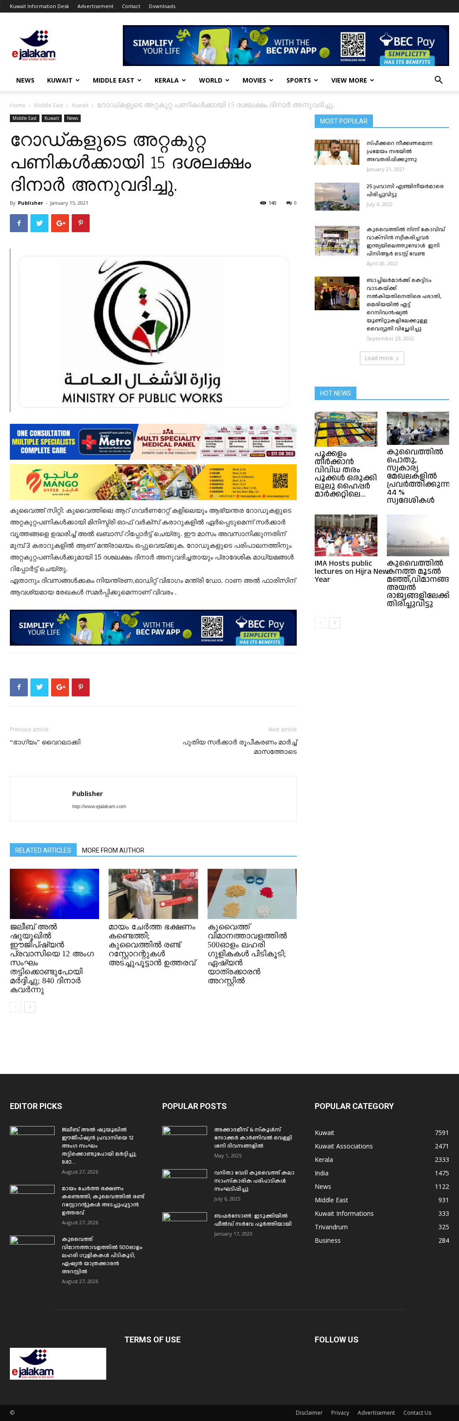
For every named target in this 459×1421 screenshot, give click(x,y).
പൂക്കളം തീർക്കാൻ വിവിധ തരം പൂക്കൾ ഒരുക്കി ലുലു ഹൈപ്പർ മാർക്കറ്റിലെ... (346, 474)
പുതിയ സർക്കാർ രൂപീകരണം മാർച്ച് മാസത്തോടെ (239, 747)
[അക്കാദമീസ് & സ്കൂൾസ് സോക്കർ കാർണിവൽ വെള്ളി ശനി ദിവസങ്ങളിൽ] (184, 1141)
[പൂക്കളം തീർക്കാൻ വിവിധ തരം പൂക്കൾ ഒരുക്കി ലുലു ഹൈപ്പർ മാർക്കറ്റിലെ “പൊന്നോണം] (346, 429)
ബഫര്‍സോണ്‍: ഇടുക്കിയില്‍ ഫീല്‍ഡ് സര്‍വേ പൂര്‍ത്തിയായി (253, 1220)
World (210, 80)
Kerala (167, 80)
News (25, 80)
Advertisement (95, 6)
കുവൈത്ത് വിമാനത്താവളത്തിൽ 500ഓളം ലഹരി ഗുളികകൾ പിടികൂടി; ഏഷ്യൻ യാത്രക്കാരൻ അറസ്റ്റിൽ (247, 953)
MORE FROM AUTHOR (113, 850)
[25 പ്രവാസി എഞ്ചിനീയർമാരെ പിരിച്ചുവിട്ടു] (337, 197)
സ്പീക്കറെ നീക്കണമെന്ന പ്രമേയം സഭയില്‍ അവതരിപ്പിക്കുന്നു (400, 151)
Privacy (340, 1413)
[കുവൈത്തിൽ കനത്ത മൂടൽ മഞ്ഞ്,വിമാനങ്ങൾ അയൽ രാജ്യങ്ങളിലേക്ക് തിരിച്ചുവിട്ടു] (418, 535)
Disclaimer (309, 1413)
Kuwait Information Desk (39, 6)
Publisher (30, 202)
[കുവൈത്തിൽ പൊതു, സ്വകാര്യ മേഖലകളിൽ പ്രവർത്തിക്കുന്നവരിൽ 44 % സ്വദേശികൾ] (418, 428)
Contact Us (417, 1413)
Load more (379, 358)
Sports (298, 80)
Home (18, 105)
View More (349, 80)
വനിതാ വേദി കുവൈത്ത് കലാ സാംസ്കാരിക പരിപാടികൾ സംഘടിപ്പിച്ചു (254, 1181)
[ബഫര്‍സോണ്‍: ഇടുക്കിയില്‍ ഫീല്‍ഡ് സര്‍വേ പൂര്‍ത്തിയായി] (184, 1228)
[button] (438, 81)
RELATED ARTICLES (43, 850)
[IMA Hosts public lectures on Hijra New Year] (346, 535)
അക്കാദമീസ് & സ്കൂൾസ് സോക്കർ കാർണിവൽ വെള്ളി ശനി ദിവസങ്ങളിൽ (253, 1138)
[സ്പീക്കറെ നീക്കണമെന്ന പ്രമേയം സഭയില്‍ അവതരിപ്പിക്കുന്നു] (337, 152)
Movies (254, 80)
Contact (131, 6)
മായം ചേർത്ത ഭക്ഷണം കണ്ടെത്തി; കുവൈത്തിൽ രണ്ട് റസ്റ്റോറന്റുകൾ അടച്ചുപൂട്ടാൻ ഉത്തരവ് (151, 944)
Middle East (113, 80)
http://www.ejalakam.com (99, 806)
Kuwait (60, 80)
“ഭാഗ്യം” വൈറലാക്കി (45, 742)
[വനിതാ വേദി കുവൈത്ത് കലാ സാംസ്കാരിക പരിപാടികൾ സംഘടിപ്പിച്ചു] (184, 1185)
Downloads (162, 6)
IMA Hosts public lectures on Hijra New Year (352, 571)
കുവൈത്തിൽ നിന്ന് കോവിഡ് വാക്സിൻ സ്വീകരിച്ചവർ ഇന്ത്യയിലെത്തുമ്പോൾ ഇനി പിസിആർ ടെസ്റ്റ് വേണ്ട (406, 242)
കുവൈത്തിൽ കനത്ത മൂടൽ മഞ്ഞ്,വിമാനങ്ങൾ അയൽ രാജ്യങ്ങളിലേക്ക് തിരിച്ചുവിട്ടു (422, 583)
